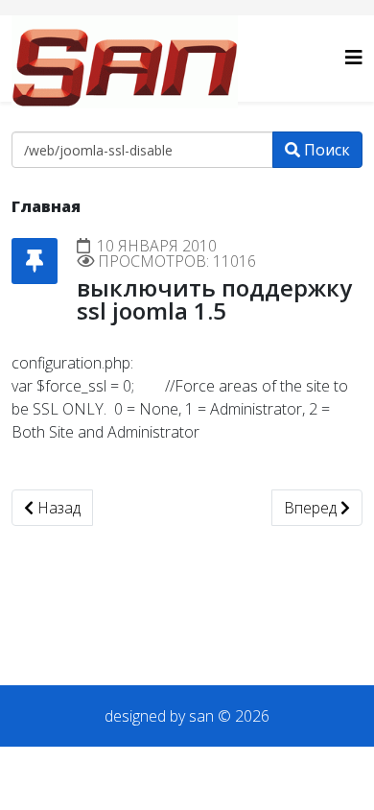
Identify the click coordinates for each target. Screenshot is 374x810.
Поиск (325, 149)
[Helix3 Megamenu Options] (353, 57)
